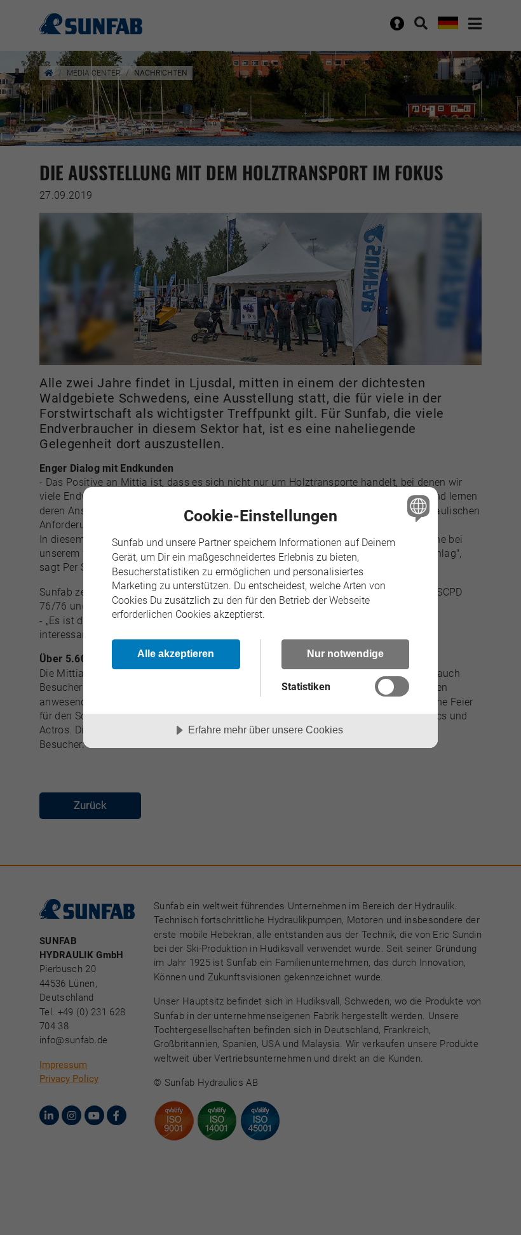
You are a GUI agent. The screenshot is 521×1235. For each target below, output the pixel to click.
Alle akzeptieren (175, 653)
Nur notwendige (345, 653)
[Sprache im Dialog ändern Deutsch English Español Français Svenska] (416, 508)
